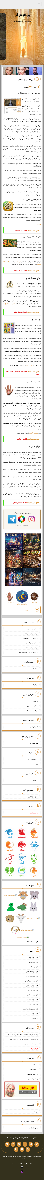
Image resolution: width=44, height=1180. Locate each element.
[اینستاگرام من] (19, 1144)
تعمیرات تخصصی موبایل (31, 1043)
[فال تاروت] (32, 542)
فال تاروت (29, 365)
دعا (37, 763)
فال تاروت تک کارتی (32, 971)
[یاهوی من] (36, 1144)
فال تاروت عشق (33, 1004)
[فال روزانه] (13, 542)
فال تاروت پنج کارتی (32, 985)
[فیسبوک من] (25, 1144)
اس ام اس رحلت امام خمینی (30, 638)
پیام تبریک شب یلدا (32, 1078)
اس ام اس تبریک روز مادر (30, 633)
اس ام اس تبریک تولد (31, 647)
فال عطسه (35, 1111)
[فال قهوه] (32, 559)
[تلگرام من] (31, 1144)
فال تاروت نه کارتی (32, 994)
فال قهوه (35, 701)
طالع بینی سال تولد (32, 941)
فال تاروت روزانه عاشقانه (30, 1008)
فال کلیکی (35, 780)
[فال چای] (32, 577)
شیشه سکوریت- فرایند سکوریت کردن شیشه (24, 1039)
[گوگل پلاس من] (28, 1149)
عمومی (27, 609)
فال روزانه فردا (33, 1127)
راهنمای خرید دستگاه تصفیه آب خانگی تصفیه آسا (23, 1034)
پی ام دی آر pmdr (26, 79)
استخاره (38, 224)
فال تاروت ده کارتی (32, 999)
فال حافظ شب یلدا (32, 1074)
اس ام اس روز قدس (32, 642)
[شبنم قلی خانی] (9, 71)
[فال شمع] (13, 559)
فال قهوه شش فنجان (32, 710)
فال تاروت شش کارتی (31, 990)
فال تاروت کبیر (33, 962)
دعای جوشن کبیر (33, 759)
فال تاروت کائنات (33, 966)
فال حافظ (18, 261)
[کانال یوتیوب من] (22, 1149)
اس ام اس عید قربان (32, 628)
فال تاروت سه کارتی (32, 976)
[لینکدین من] (16, 1149)
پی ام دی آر (22, 14)
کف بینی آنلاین (33, 433)
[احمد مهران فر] (35, 71)
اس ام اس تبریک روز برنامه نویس (28, 652)
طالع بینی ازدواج (10, 303)
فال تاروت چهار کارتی (31, 980)
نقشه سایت (15, 1163)
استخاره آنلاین (34, 668)
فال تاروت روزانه (33, 957)
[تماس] (13, 1144)
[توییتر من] (7, 1144)
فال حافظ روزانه (33, 1069)
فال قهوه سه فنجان (32, 705)
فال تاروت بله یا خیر (32, 1013)
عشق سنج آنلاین (33, 796)
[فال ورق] (13, 577)
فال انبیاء (35, 684)
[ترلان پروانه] (22, 71)
